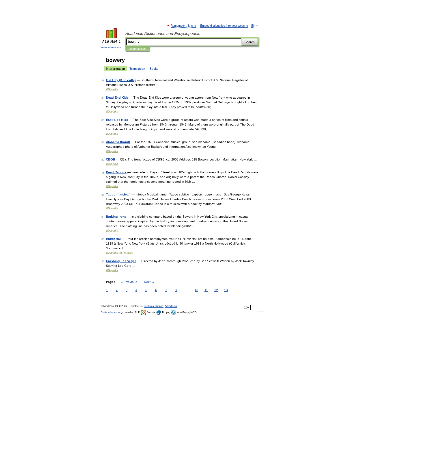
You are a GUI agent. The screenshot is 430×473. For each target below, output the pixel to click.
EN (253, 25)
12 (216, 290)
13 (226, 290)
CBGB (110, 159)
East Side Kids (117, 120)
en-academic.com (111, 47)
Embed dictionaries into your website (224, 25)
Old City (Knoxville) (121, 80)
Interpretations (137, 48)
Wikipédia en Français (119, 252)
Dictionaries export (111, 312)
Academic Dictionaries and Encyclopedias (162, 33)
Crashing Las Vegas (121, 261)
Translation (137, 68)
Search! (250, 42)
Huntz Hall (114, 239)
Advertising (171, 306)
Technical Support (153, 306)
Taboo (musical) (118, 194)
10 (196, 290)
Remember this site (183, 25)
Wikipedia (112, 89)
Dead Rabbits (116, 172)
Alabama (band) (118, 142)
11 (206, 290)
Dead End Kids (117, 97)
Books (154, 68)
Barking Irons (116, 216)
